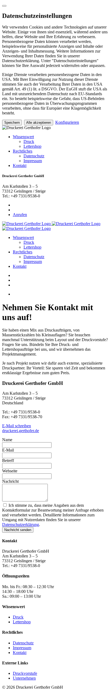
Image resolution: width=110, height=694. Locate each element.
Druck (28, 141)
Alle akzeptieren (38, 123)
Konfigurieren (67, 122)
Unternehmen (24, 678)
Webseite (9, 471)
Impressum (32, 160)
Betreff (8, 460)
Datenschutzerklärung (20, 524)
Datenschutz (33, 156)
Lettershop (32, 146)
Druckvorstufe (25, 673)
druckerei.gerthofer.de (20, 430)
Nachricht (10, 481)
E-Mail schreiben (16, 426)
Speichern (12, 123)
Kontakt (19, 165)
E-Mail (8, 450)
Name (7, 439)
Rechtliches (22, 151)
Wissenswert (23, 136)
